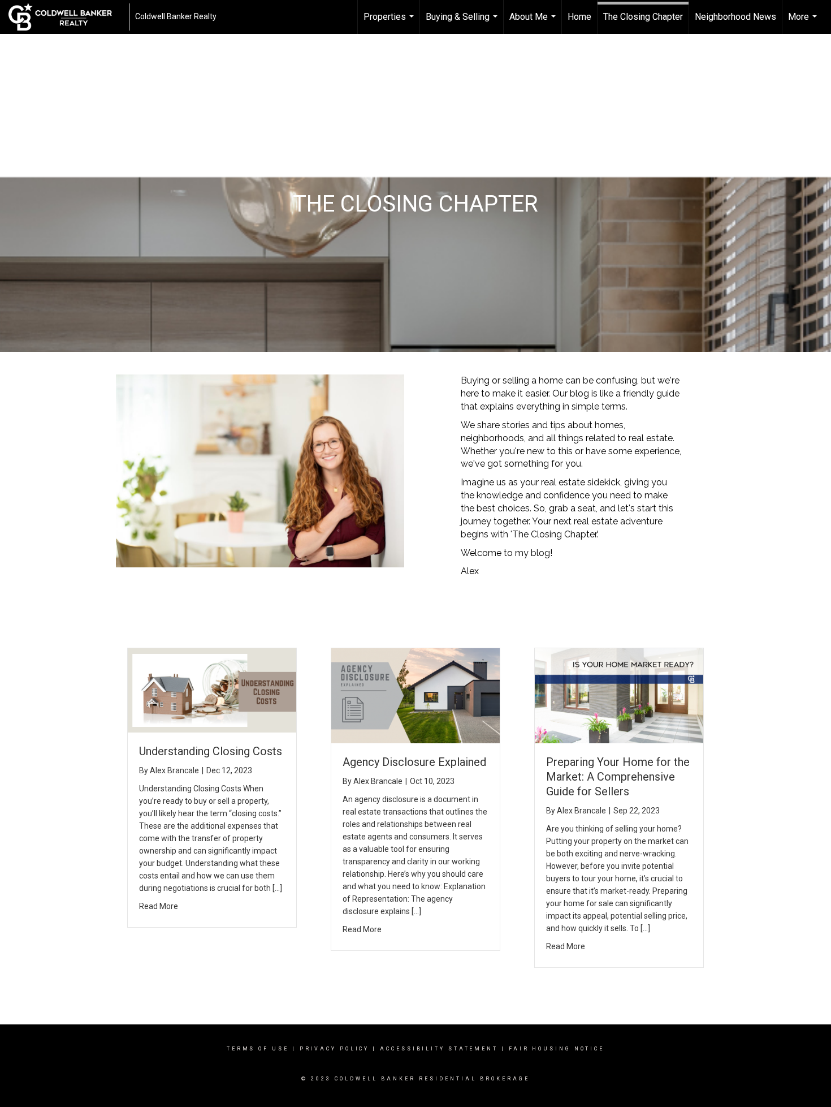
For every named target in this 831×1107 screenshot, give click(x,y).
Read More (158, 906)
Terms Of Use (258, 1049)
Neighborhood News (735, 16)
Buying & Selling (463, 22)
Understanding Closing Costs (210, 751)
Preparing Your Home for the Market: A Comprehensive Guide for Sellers (618, 776)
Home (579, 16)
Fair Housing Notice (556, 1049)
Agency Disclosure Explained (414, 762)
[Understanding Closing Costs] (212, 689)
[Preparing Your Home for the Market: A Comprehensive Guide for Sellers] (619, 695)
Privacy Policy (335, 1049)
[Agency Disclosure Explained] (415, 695)
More (804, 22)
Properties (390, 22)
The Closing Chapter (643, 16)
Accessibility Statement (439, 1049)
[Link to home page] (65, 17)
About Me (534, 22)
